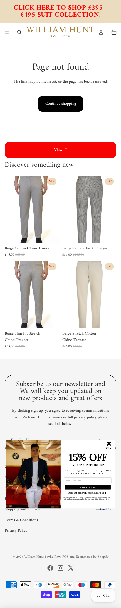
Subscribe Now (88, 487)
